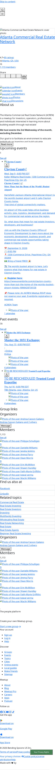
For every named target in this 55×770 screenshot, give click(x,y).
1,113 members (8, 67)
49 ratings (9, 57)
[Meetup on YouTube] (7, 711)
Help (6, 641)
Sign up (8, 634)
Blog (6, 688)
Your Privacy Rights (41, 752)
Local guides (10, 668)
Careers (8, 694)
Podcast (8, 701)
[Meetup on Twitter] (4, 711)
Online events (11, 664)
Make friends (11, 671)
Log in (7, 638)
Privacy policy (23, 751)
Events (7, 655)
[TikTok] (13, 711)
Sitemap (8, 674)
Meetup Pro (10, 691)
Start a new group (9, 626)
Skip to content (7, 1)
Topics (7, 658)
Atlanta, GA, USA (10, 60)
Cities (7, 661)
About (7, 685)
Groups (8, 652)
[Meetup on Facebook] (1, 711)
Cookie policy (30, 756)
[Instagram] (10, 711)
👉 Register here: (13, 278)
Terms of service (8, 751)
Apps (6, 697)
